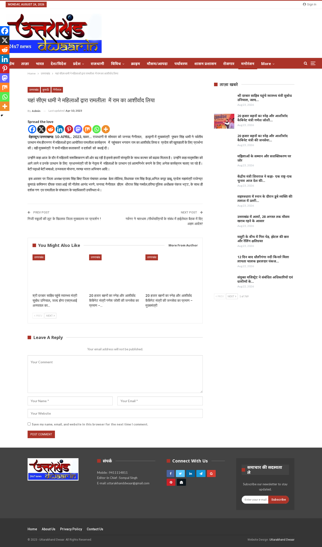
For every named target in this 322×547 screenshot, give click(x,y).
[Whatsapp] (96, 129)
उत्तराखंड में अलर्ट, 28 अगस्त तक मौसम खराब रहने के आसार (263, 218)
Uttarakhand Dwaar (281, 539)
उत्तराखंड (33, 89)
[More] (106, 129)
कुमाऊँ (45, 89)
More (266, 63)
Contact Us (95, 529)
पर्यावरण (180, 63)
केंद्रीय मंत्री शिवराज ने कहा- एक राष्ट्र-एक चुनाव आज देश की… (264, 178)
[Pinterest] (69, 129)
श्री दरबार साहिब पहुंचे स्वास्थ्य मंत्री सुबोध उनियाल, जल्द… (264, 97)
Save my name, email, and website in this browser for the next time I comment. (90, 424)
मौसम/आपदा (157, 63)
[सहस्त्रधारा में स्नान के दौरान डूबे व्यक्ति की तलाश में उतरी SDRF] (224, 201)
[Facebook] (32, 129)
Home (32, 529)
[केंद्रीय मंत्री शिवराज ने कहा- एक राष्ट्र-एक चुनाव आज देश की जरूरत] (224, 181)
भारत (40, 63)
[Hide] (2, 115)
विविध (116, 63)
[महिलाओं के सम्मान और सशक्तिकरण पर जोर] (224, 161)
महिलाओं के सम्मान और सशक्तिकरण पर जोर (264, 158)
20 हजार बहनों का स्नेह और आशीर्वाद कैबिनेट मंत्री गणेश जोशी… (262, 118)
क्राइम (135, 63)
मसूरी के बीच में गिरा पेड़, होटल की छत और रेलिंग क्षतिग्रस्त (263, 238)
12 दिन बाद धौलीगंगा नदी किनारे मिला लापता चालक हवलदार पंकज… (263, 259)
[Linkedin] (60, 129)
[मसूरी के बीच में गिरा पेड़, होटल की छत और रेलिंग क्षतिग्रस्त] (224, 242)
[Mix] (87, 129)
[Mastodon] (78, 129)
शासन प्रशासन (205, 63)
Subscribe (278, 499)
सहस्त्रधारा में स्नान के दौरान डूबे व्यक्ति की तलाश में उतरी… (264, 198)
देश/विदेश (58, 63)
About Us (48, 529)
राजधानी (97, 63)
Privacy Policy (71, 529)
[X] (41, 129)
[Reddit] (50, 129)
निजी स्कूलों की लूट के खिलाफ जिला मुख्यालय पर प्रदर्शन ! (64, 219)
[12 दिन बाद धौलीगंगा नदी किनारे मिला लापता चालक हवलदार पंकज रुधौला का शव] (224, 262)
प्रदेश (77, 63)
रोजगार (228, 63)
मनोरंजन (247, 63)
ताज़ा (25, 63)
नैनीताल (57, 89)
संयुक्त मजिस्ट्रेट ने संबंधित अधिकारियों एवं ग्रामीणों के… (265, 279)
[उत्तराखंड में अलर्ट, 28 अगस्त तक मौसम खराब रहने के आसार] (224, 222)
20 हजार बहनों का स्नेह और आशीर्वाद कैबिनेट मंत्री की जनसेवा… (262, 138)
